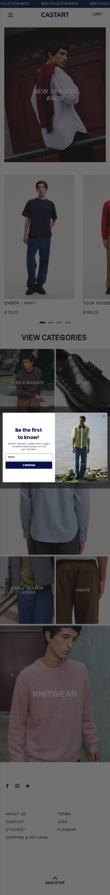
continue (29, 465)
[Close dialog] (104, 416)
